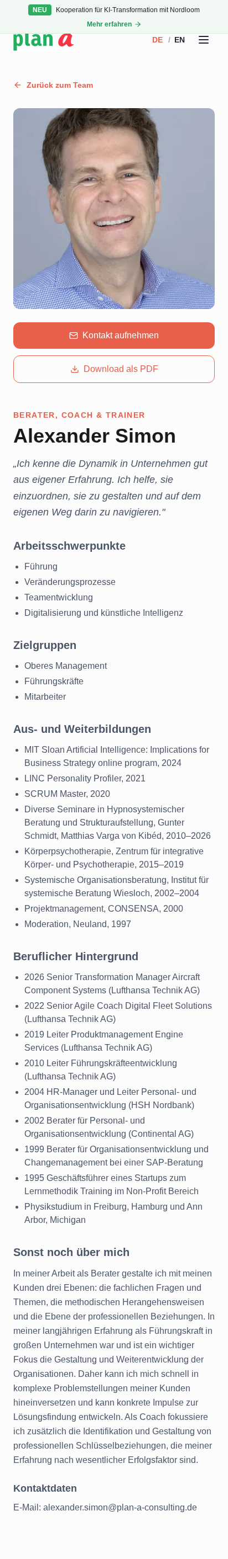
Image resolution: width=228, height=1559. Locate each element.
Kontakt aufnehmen (120, 335)
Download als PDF (121, 369)
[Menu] (204, 40)
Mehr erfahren (109, 24)
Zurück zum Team (60, 85)
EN (179, 39)
